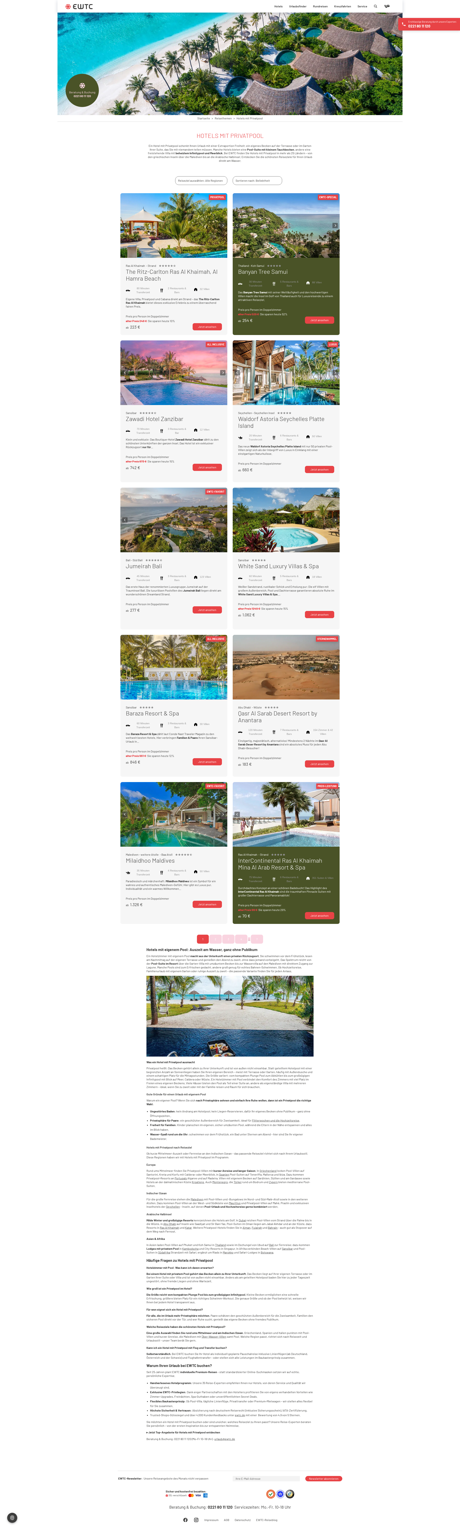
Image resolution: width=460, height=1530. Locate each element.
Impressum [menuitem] (211, 1520)
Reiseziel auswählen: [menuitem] (200, 180)
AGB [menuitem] (226, 1520)
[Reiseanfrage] (381, 6)
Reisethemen (223, 118)
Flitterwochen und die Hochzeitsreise (275, 1120)
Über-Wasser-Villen (214, 1336)
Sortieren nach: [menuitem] (253, 180)
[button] (125, 225)
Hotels (278, 6)
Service (362, 6)
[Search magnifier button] (375, 6)
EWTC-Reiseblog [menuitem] (266, 1520)
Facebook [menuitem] (185, 1520)
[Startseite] (79, 6)
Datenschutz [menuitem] (243, 1520)
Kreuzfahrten (342, 6)
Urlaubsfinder (298, 6)
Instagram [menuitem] (196, 1520)
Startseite (203, 118)
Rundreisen (320, 6)
